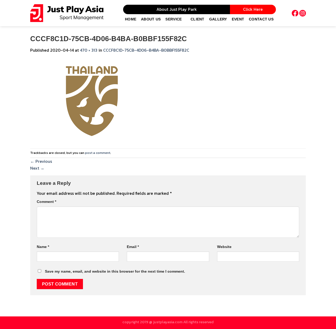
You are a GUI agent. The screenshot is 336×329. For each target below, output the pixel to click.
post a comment (97, 152)
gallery (218, 19)
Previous (41, 161)
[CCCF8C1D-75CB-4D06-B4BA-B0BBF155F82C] (92, 100)
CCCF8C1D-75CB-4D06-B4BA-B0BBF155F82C (146, 50)
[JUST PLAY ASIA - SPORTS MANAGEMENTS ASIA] (66, 13)
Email (133, 247)
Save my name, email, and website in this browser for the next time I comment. (115, 271)
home (130, 19)
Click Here (253, 9)
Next (37, 168)
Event (238, 19)
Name (43, 247)
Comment (46, 201)
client (197, 19)
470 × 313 (88, 50)
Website (224, 247)
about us (151, 19)
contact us (261, 19)
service (173, 19)
